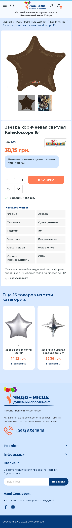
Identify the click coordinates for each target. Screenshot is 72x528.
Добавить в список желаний (9, 189)
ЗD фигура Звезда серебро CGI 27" (53, 351)
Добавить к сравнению (19, 189)
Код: (7, 141)
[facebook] (6, 507)
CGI (18, 346)
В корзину (46, 179)
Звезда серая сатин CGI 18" (19, 351)
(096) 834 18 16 (30, 431)
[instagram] (13, 507)
